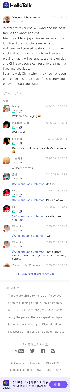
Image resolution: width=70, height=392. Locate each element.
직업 (39, 369)
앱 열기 (58, 384)
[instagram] (53, 351)
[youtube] (19, 351)
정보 (58, 369)
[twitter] (32, 351)
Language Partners (20, 369)
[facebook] (43, 351)
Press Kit (35, 363)
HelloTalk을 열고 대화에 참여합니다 (35, 274)
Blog (48, 369)
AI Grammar (18, 363)
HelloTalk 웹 (52, 363)
